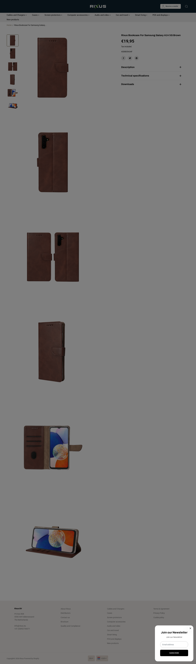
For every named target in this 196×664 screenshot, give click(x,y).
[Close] (190, 628)
